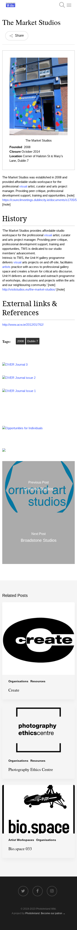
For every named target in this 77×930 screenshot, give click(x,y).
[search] (61, 4)
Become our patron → (53, 913)
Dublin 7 (32, 341)
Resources (37, 681)
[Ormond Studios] (38, 487)
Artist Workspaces (21, 840)
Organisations (18, 681)
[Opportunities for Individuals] (22, 428)
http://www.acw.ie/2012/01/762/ (23, 324)
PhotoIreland (32, 913)
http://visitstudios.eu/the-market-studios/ (29, 289)
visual (23, 186)
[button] (69, 5)
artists (6, 267)
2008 (20, 341)
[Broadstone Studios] (38, 538)
